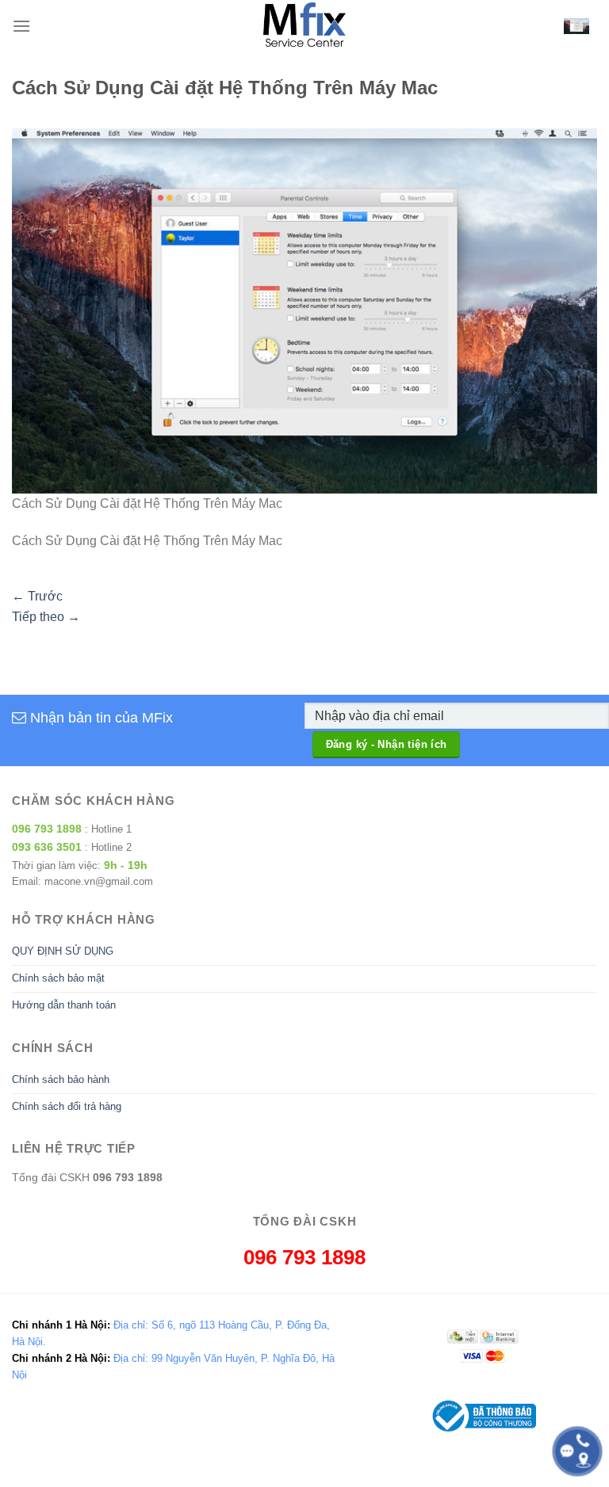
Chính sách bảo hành (60, 1079)
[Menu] (21, 25)
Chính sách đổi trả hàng (66, 1106)
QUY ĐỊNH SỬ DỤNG (62, 951)
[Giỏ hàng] (576, 26)
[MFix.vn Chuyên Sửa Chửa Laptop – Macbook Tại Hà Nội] (305, 25)
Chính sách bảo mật (58, 978)
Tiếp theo (46, 616)
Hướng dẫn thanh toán (64, 1005)
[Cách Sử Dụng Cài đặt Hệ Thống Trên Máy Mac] (304, 310)
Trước (37, 596)
